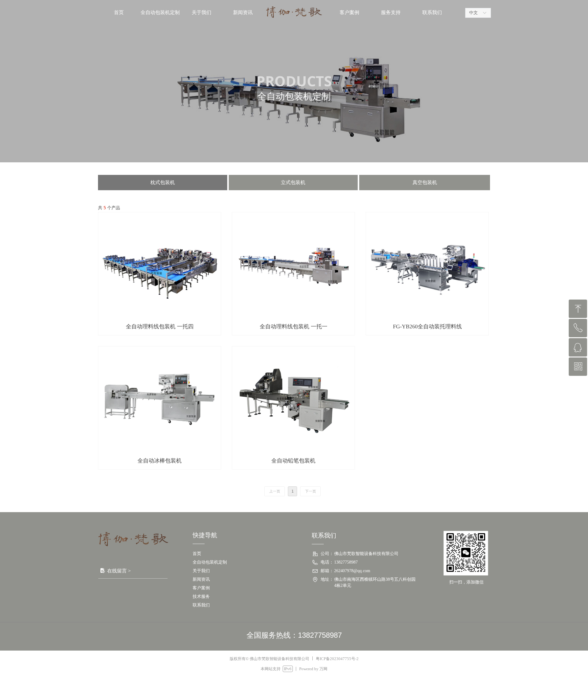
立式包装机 (293, 182)
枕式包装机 (162, 182)
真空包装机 (425, 182)
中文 (473, 12)
